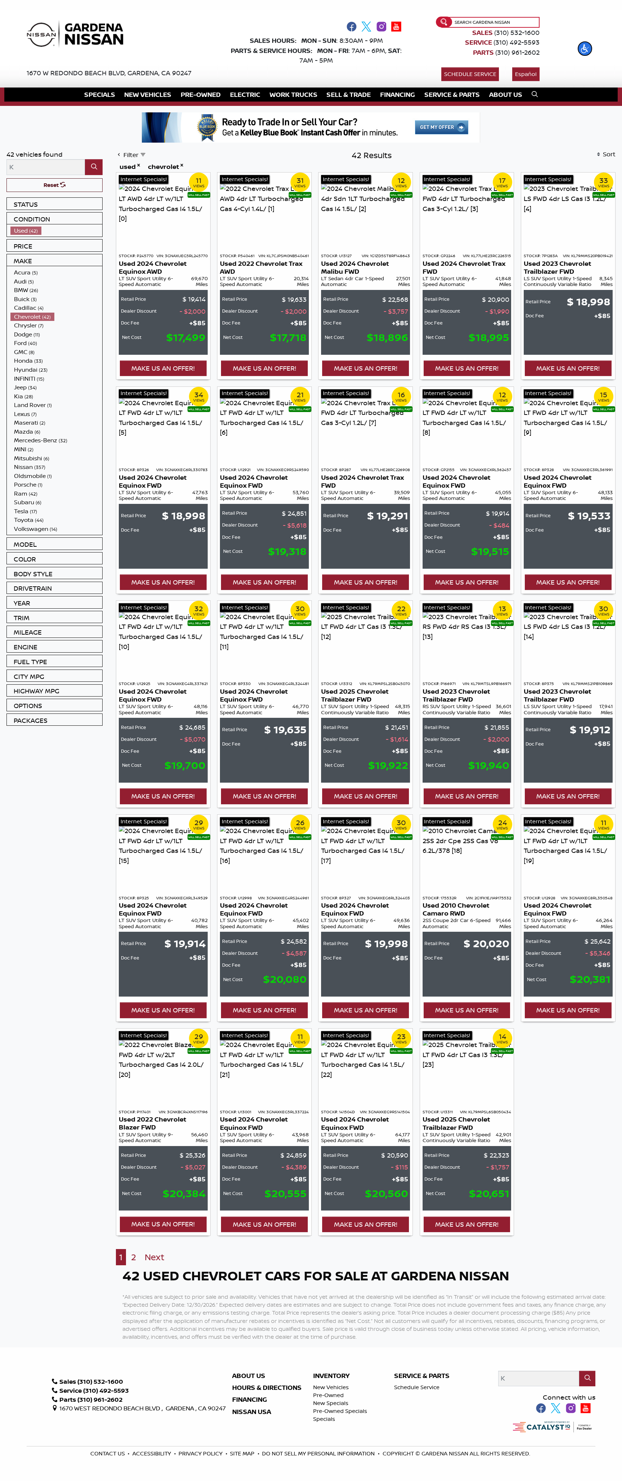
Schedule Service (470, 74)
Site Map (243, 1453)
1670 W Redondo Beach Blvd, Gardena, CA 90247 (109, 72)
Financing (249, 1399)
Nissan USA (251, 1411)
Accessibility (152, 1453)
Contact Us (108, 1453)
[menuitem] (56, 230)
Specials (324, 1419)
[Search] (94, 167)
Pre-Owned (328, 1395)
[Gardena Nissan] (78, 33)
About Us (248, 1375)
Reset (52, 185)
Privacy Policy (201, 1453)
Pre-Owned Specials (340, 1411)
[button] (585, 48)
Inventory (331, 1375)
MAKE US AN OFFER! (163, 368)
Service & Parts (422, 1375)
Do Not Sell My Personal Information (318, 1453)
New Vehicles (331, 1387)
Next (154, 1257)
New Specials (330, 1403)
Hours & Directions (267, 1387)
